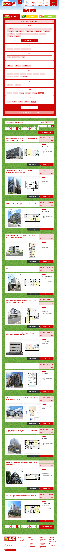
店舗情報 (30, 537)
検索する (28, 107)
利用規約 (50, 548)
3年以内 (15, 101)
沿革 (11, 549)
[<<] (6, 128)
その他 (23, 57)
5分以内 (16, 93)
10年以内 (27, 101)
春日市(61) (36, 33)
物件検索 (19, 537)
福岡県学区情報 (42, 544)
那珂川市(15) (18, 36)
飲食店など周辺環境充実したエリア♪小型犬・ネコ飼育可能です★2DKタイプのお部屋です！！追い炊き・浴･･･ (21, 139)
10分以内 (28, 93)
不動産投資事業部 (32, 546)
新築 (9, 101)
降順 (52, 126)
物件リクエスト (52, 539)
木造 (9, 57)
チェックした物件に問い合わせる (45, 132)
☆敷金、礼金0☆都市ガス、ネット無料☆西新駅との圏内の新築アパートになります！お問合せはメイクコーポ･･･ (21, 333)
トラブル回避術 (42, 543)
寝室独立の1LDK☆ (10, 269)
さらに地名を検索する (29, 40)
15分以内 (35, 93)
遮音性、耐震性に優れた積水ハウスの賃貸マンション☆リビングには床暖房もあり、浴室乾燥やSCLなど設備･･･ (21, 301)
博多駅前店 (31, 543)
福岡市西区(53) (46, 31)
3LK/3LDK (10, 76)
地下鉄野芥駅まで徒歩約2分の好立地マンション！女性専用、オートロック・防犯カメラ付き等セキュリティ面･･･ (21, 171)
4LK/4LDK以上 (24, 76)
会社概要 (6, 549)
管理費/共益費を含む (27, 65)
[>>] (37, 128)
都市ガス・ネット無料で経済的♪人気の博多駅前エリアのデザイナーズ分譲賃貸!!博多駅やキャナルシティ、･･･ (21, 463)
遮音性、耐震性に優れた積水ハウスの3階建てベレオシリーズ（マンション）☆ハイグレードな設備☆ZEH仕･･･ (21, 236)
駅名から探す (22, 540)
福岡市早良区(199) (21, 33)
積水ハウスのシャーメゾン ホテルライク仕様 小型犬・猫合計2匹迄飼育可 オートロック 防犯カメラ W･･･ (22, 398)
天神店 (31, 540)
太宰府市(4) (11, 36)
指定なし (41, 93)
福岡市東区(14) (11, 31)
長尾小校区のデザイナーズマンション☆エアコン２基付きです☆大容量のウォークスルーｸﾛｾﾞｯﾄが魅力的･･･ (21, 204)
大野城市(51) (43, 33)
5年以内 (21, 101)
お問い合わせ (51, 537)
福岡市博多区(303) (20, 31)
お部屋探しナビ (41, 537)
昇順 (49, 126)
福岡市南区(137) (38, 31)
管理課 (31, 544)
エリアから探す (22, 539)
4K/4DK (17, 76)
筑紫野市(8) (29, 33)
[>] (35, 128)
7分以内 (22, 93)
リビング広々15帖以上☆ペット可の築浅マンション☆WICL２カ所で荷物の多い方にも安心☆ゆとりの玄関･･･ (21, 431)
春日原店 (31, 539)
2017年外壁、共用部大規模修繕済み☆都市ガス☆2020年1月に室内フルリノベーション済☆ (21, 496)
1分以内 (10, 93)
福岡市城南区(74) (12, 33)
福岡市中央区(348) (29, 31)
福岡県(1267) (11, 28)
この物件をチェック (46, 164)
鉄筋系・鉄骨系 (16, 57)
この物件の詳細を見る (32, 164)
